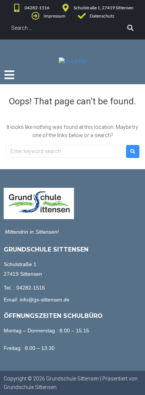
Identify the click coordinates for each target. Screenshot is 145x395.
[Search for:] (64, 151)
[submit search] (130, 28)
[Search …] (60, 28)
